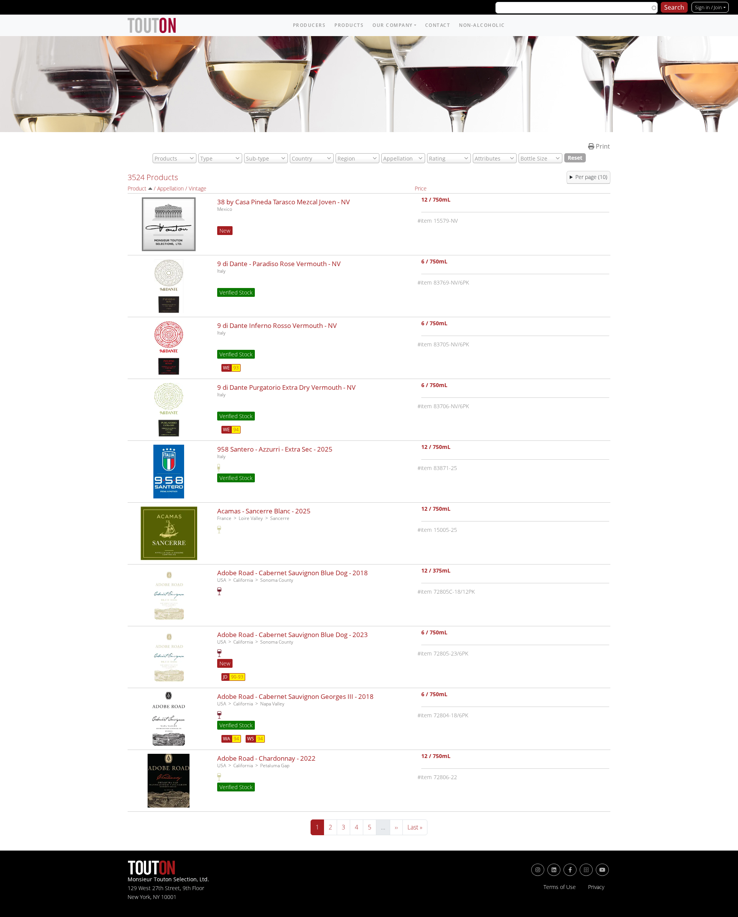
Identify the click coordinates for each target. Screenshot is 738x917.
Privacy (596, 887)
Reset (575, 157)
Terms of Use (560, 887)
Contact (437, 25)
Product (137, 188)
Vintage (197, 188)
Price (421, 188)
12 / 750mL (435, 200)
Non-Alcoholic (482, 25)
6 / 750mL (434, 262)
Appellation (170, 188)
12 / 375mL (435, 571)
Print (602, 146)
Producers (309, 25)
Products (349, 25)
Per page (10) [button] (591, 176)
